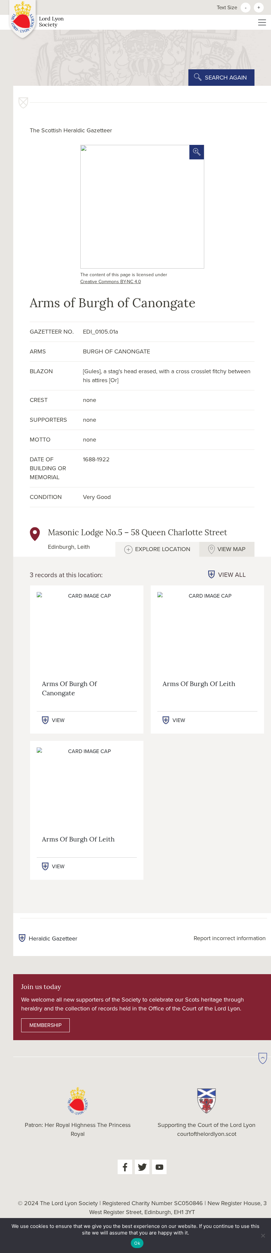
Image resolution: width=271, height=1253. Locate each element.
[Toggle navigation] (262, 22)
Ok (137, 1243)
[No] (262, 1235)
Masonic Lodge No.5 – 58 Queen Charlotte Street (137, 533)
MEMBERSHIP (45, 1025)
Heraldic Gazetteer (53, 938)
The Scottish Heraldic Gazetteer (71, 130)
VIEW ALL (232, 574)
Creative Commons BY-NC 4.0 (110, 281)
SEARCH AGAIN (226, 77)
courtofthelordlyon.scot (206, 1134)
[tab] (157, 549)
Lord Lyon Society (51, 22)
